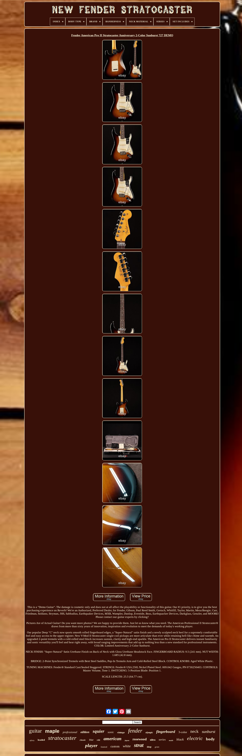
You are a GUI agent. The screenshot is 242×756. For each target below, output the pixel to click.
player (91, 745)
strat (139, 745)
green (157, 747)
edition (85, 732)
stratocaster (62, 738)
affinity (32, 740)
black (180, 739)
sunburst (208, 731)
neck (194, 731)
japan (127, 740)
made (171, 740)
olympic (149, 732)
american (112, 738)
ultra (152, 739)
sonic (111, 732)
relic (98, 740)
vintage (121, 732)
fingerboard (165, 732)
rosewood (140, 739)
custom (115, 746)
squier (98, 731)
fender (135, 731)
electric (195, 738)
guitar (35, 731)
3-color (182, 732)
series (162, 739)
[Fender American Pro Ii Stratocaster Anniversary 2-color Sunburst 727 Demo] (122, 60)
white (127, 746)
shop (149, 747)
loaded (41, 740)
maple (52, 731)
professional (70, 732)
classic (83, 740)
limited (104, 747)
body (210, 739)
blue (91, 739)
